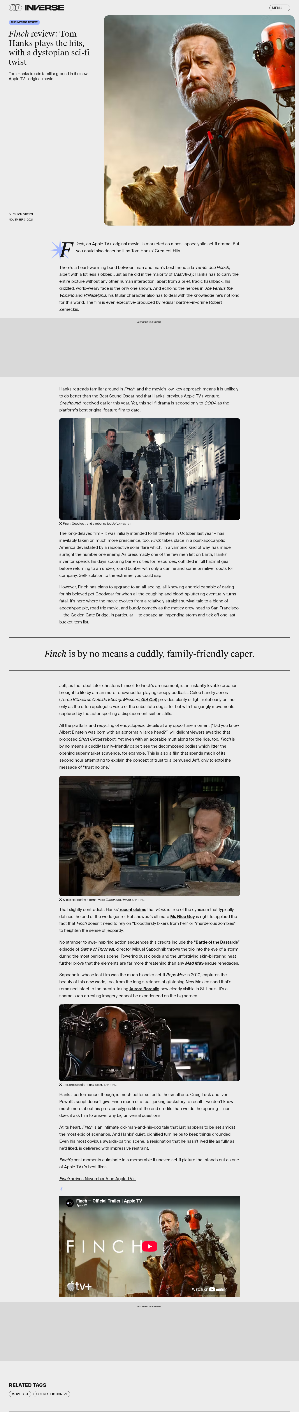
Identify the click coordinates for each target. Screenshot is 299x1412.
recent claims (132, 909)
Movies (18, 1394)
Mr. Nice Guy (182, 916)
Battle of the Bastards (217, 942)
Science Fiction (49, 1394)
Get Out (148, 699)
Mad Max (194, 963)
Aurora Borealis (144, 989)
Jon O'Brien (25, 214)
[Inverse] (44, 8)
